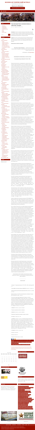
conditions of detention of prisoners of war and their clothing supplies (21, 340)
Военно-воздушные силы (29, 399)
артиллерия (30, 407)
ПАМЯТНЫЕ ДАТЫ (5, 133)
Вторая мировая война (21, 400)
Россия (27, 406)
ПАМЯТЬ (3, 134)
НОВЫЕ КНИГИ (4, 125)
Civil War (25, 387)
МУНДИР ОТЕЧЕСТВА (5, 116)
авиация (26, 407)
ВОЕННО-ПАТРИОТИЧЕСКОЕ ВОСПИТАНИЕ (4, 61)
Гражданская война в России (26, 401)
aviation (27, 386)
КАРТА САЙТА (4, 32)
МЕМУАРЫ (3, 115)
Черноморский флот (21, 407)
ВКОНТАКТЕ (14, 424)
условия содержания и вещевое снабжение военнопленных (20, 344)
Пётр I (27, 405)
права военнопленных (14, 343)
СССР (29, 406)
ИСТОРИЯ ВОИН (4, 105)
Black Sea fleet (20, 387)
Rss (28, 424)
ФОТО (3, 30)
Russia (30, 392)
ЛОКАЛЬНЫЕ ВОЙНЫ (5, 114)
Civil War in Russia (30, 387)
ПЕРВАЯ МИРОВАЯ (5, 135)
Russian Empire (25, 393)
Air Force (19, 386)
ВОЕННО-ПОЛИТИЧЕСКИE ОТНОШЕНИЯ (3, 64)
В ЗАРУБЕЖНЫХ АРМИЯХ (6, 47)
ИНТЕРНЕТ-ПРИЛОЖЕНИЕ (6, 94)
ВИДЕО (3, 31)
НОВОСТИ (3, 25)
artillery (23, 386)
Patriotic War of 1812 (21, 392)
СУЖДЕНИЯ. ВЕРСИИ (5, 149)
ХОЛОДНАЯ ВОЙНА (5, 155)
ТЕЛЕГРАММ (19, 424)
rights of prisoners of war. (22, 342)
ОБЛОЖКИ (3, 126)
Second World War (21, 394)
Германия (19, 401)
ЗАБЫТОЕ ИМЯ (4, 85)
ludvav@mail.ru (31, 52)
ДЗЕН (26, 424)
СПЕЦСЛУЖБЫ (4, 146)
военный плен (29, 342)
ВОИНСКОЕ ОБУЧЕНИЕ (5, 73)
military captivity (14, 342)
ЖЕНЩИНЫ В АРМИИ (5, 84)
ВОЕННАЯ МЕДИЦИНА (5, 53)
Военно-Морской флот (21, 399)
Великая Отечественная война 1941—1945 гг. (24, 398)
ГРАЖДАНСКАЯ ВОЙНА (29, 400)
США (31, 406)
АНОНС (3, 41)
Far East (19, 388)
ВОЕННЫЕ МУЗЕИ (5, 72)
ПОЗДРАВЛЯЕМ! (4, 137)
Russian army (20, 393)
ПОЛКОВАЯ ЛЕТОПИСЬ (5, 138)
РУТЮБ (23, 424)
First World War (24, 388)
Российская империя (21, 406)
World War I (29, 394)
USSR (25, 394)
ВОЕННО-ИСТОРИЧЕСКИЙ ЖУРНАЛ (17, 2)
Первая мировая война (21, 405)
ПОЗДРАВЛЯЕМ (4, 136)
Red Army (26, 392)
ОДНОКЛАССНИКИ (8, 424)
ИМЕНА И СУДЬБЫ (5, 93)
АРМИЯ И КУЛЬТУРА (5, 42)
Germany (28, 388)
